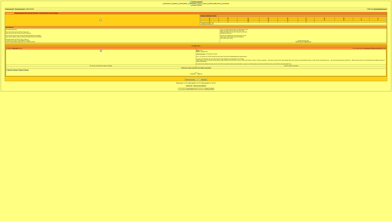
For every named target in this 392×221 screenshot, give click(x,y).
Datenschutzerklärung (199, 85)
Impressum (189, 85)
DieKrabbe (204, 79)
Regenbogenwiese (20, 9)
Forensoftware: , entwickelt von (196, 89)
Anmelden (376, 9)
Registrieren (383, 9)
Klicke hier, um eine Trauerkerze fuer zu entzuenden (196, 67)
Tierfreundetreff (9, 9)
